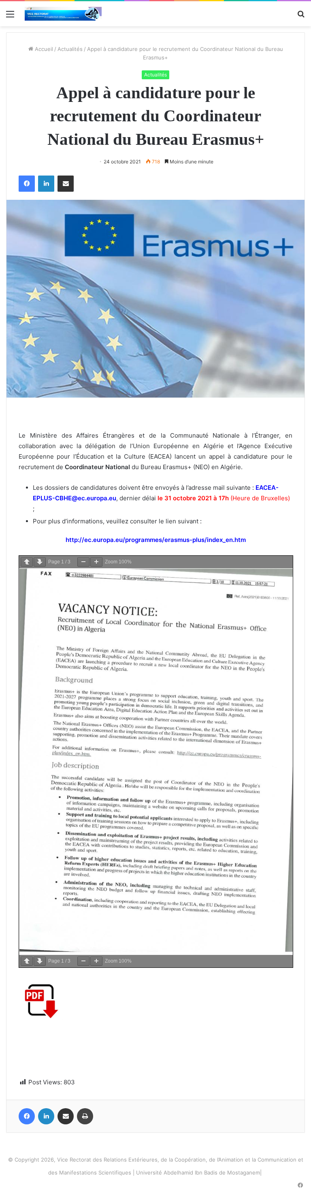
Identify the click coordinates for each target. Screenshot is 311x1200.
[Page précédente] (27, 562)
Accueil (43, 49)
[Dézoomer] (83, 562)
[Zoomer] (96, 562)
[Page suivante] (40, 562)
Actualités (70, 49)
